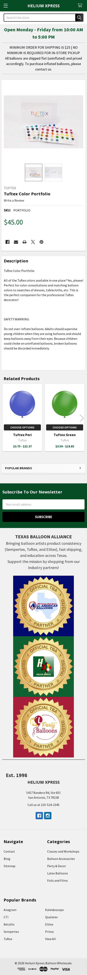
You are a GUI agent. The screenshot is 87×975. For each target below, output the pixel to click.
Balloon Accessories (61, 859)
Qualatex (51, 917)
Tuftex (8, 939)
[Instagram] (47, 815)
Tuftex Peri (22, 435)
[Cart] (81, 5)
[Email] (16, 242)
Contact (9, 851)
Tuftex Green (65, 435)
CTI (6, 917)
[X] (33, 242)
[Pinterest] (41, 242)
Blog (7, 859)
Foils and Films (57, 880)
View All (50, 939)
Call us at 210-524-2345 (43, 805)
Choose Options (22, 427)
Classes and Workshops (63, 851)
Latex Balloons (57, 873)
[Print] (24, 242)
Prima (49, 932)
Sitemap (9, 866)
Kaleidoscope (54, 910)
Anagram (10, 910)
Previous (5, 418)
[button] (43, 606)
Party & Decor (56, 866)
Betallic (9, 924)
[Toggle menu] (5, 5)
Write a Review (14, 200)
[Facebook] (7, 242)
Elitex (49, 924)
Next (82, 418)
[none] (43, 121)
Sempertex (11, 932)
